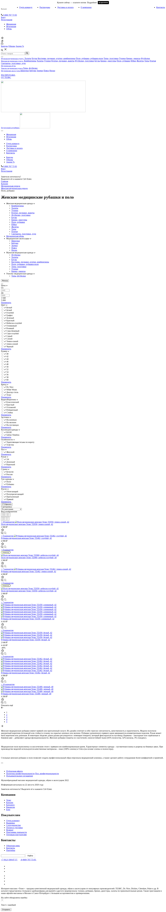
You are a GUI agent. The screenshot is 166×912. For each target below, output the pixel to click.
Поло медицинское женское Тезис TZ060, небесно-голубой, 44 (29, 557)
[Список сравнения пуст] (2, 41)
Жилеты (140, 61)
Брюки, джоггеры (108, 61)
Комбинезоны (30, 61)
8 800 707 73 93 (10, 15)
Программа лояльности (16, 832)
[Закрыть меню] (2, 56)
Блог (8, 809)
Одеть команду (25, 7)
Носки (52, 71)
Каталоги (10, 805)
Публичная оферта (14, 771)
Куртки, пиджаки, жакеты (62, 61)
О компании (86, 7)
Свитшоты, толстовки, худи (13, 63)
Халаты (28, 58)
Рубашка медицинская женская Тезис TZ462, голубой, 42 (26, 538)
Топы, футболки (30, 68)
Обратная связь (13, 846)
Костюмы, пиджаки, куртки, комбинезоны (56, 58)
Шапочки (24, 71)
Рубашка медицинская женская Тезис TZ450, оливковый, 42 (27, 619)
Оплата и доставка (14, 827)
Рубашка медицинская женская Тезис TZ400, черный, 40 (26, 694)
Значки (40, 71)
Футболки (145, 58)
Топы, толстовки (111, 58)
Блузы (34, 58)
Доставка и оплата (65, 7)
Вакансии (10, 807)
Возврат (9, 830)
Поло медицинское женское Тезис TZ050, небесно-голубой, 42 (29, 591)
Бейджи (32, 71)
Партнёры (10, 850)
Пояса (46, 71)
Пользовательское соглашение (19, 776)
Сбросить (8, 504)
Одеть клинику (13, 820)
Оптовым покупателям (16, 835)
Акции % (10, 162)
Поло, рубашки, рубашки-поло (89, 58)
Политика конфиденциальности (20, 773)
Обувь (9, 29)
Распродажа (45, 7)
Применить (6, 302)
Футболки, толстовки (84, 61)
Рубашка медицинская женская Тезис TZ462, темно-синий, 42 (28, 571)
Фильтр (5, 281)
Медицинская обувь (15, 236)
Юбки (133, 61)
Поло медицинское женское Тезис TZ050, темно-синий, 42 (27, 524)
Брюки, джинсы (133, 58)
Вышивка (10, 823)
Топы (146, 61)
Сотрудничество (13, 825)
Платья (153, 61)
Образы (9, 160)
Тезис (8, 800)
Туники (122, 58)
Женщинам (11, 24)
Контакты (160, 7)
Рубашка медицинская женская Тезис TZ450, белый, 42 (25, 640)
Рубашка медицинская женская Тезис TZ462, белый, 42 (25, 673)
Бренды (9, 157)
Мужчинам (11, 26)
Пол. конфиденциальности (47, 773)
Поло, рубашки (123, 61)
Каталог (4, 9)
